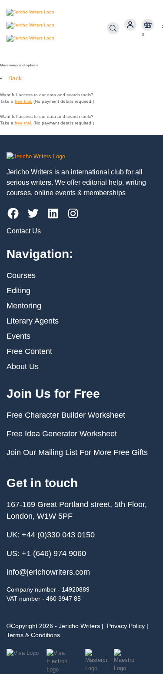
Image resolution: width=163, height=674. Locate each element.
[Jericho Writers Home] (57, 28)
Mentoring (24, 305)
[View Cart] (148, 25)
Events (18, 336)
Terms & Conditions (33, 634)
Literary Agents (33, 321)
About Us (23, 366)
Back (15, 78)
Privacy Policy (126, 625)
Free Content (29, 351)
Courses (21, 275)
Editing (18, 290)
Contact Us (24, 231)
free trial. (23, 101)
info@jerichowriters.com (48, 572)
